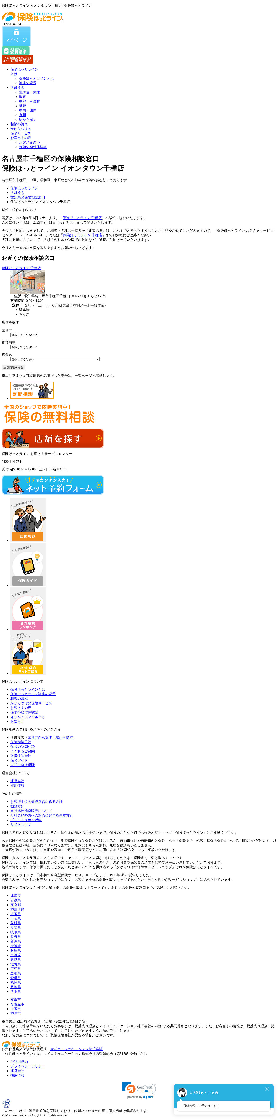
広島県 (15, 969)
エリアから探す (40, 737)
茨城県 (15, 923)
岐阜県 (15, 932)
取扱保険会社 (20, 756)
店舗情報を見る (13, 367)
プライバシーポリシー (27, 1066)
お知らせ (17, 721)
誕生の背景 (27, 83)
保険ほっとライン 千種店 (82, 218)
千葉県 (15, 918)
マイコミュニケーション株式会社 (76, 1049)
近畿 (22, 106)
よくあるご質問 (22, 751)
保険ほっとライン (24, 188)
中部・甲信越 (29, 101)
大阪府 (15, 946)
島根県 (15, 973)
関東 (22, 97)
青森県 (15, 900)
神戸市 (15, 1013)
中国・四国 (27, 110)
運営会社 (17, 781)
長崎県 (15, 987)
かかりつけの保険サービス (31, 703)
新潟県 (15, 941)
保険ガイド (19, 760)
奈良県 (15, 959)
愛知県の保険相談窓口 (27, 197)
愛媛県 (15, 978)
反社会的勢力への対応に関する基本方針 (41, 815)
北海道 (15, 896)
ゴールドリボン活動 (26, 820)
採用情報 (17, 785)
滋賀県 (15, 964)
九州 (22, 115)
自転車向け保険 (22, 765)
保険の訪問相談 (22, 746)
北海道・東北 (29, 92)
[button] (139, 1090)
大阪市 (15, 1009)
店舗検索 (17, 87)
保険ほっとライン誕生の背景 (33, 694)
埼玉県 (15, 914)
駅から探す (27, 119)
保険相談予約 (20, 742)
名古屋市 (17, 1004)
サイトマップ (20, 824)
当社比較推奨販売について (31, 811)
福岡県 (15, 982)
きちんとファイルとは (27, 717)
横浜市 (15, 1000)
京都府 (15, 955)
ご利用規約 (19, 1062)
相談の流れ (19, 124)
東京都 (15, 905)
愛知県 (15, 927)
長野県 (15, 937)
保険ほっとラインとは (36, 78)
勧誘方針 (17, 806)
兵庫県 (15, 950)
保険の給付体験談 (33, 147)
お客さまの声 (20, 138)
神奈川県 (17, 909)
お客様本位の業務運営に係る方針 (36, 802)
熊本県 (15, 991)
